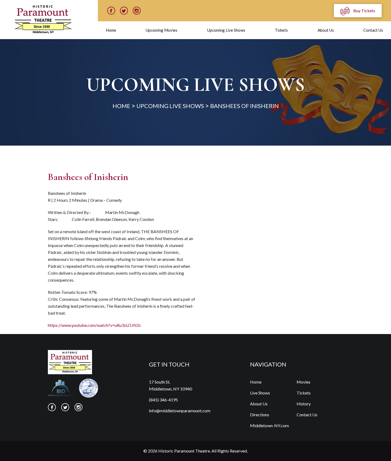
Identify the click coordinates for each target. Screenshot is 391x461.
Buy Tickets (363, 10)
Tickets (281, 30)
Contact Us (373, 30)
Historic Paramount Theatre (184, 450)
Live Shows (260, 392)
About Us (326, 30)
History (304, 403)
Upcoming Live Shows (226, 30)
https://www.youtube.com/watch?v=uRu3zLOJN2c (94, 325)
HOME (121, 105)
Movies (303, 381)
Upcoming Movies (161, 30)
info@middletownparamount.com (179, 410)
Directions (259, 414)
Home (111, 30)
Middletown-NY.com (269, 425)
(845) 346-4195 (163, 399)
